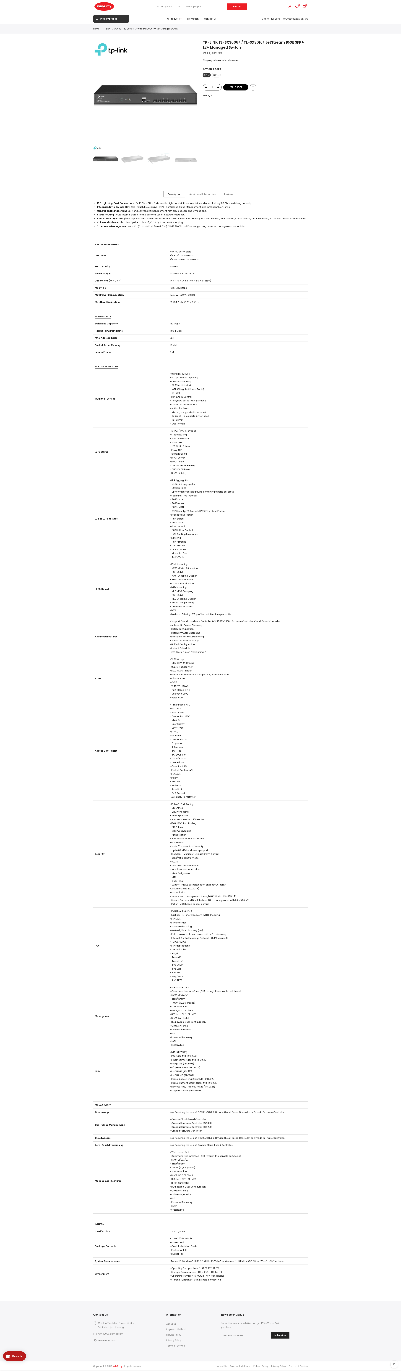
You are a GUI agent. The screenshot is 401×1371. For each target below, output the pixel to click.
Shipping (207, 60)
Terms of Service (175, 1345)
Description (174, 194)
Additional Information (202, 194)
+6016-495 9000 (272, 19)
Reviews (228, 194)
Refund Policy (173, 1334)
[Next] (192, 92)
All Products (173, 18)
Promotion (193, 18)
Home (96, 28)
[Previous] (98, 92)
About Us (171, 1323)
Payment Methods (176, 1329)
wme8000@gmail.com (296, 19)
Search (237, 6)
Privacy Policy (173, 1340)
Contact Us (210, 18)
